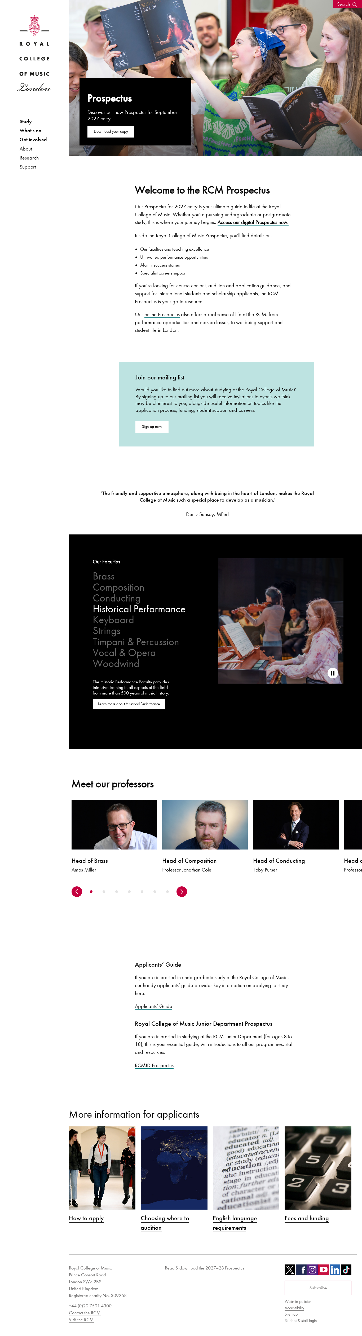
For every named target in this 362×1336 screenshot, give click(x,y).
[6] (154, 891)
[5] (142, 891)
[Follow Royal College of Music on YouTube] (323, 1271)
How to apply (86, 1218)
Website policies (298, 1301)
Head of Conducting (279, 861)
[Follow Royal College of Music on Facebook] (301, 1271)
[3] (116, 891)
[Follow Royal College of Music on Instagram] (312, 1271)
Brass (103, 576)
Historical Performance (139, 609)
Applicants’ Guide (153, 1006)
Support (28, 166)
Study (26, 121)
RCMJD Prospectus (154, 1065)
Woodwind (116, 663)
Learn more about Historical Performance (129, 703)
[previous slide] (77, 891)
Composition (118, 587)
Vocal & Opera (124, 652)
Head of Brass (90, 861)
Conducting (117, 598)
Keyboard (113, 619)
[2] (104, 891)
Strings (106, 630)
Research (29, 157)
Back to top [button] (332, 1316)
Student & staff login (301, 1320)
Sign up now (152, 426)
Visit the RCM (81, 1319)
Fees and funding (307, 1218)
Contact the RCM (85, 1313)
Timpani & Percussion (136, 641)
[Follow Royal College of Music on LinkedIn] (335, 1271)
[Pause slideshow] (333, 673)
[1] (91, 891)
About (26, 148)
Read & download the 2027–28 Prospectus (204, 1268)
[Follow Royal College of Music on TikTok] (346, 1271)
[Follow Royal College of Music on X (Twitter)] (290, 1271)
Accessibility (294, 1307)
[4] (129, 891)
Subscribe (318, 1288)
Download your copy (111, 131)
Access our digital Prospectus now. (253, 222)
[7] (167, 891)
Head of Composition (189, 861)
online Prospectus (162, 314)
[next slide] (181, 891)
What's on (30, 130)
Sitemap (291, 1314)
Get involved (33, 139)
